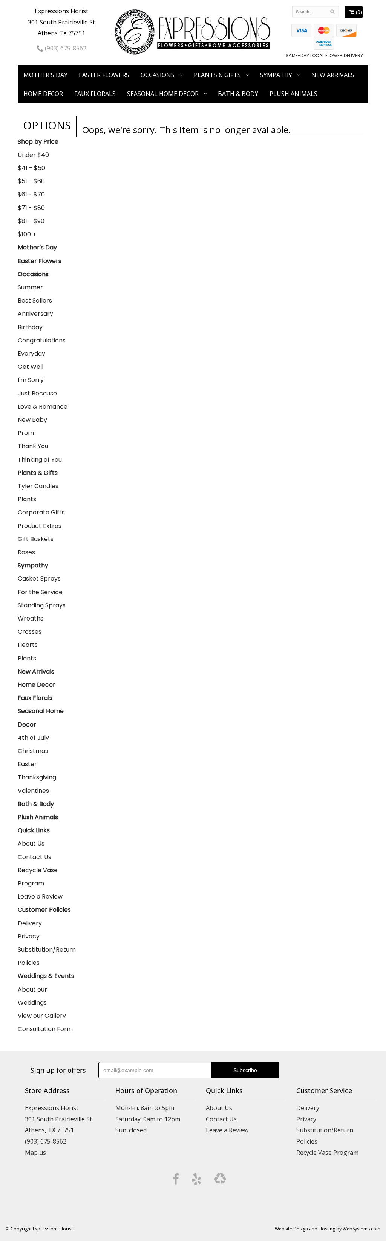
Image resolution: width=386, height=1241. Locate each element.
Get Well (30, 366)
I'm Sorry (31, 380)
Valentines (33, 790)
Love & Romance (42, 406)
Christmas (33, 751)
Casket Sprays (39, 578)
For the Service (40, 592)
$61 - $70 (31, 194)
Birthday (30, 327)
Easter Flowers (104, 75)
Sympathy (276, 75)
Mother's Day (45, 75)
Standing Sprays (42, 605)
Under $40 (33, 155)
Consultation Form (45, 1029)
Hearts (28, 644)
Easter (27, 764)
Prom (26, 433)
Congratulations (42, 340)
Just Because (37, 393)
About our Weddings (32, 996)
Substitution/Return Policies (47, 956)
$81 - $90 (31, 221)
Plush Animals (293, 94)
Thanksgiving (37, 777)
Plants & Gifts (217, 75)
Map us (35, 1152)
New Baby (32, 419)
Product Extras (39, 526)
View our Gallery (42, 1015)
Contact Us (34, 857)
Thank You (33, 446)
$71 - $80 (31, 208)
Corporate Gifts (41, 512)
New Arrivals (332, 75)
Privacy (29, 936)
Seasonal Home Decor (163, 94)
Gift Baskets (36, 539)
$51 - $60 (31, 181)
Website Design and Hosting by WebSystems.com (327, 1229)
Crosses (29, 631)
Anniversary (35, 313)
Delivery (30, 923)
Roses (26, 552)
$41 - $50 (31, 168)
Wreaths (30, 618)
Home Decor (43, 94)
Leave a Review (40, 896)
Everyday (31, 353)
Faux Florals (95, 94)
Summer (30, 287)
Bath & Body (238, 94)
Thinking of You (40, 459)
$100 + (27, 234)
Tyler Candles (38, 486)
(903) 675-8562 (64, 48)
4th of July (33, 737)
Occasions (158, 75)
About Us (31, 843)
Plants (27, 499)
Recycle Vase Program (38, 877)
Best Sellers (35, 300)
